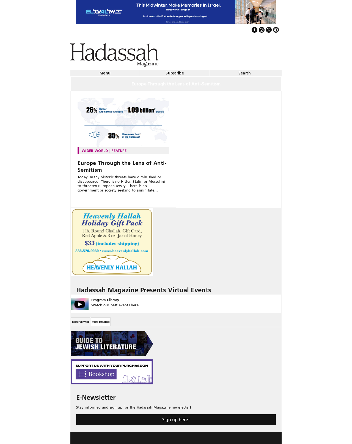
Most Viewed (80, 319)
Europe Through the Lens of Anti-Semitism (122, 164)
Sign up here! (176, 417)
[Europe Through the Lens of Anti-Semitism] (123, 120)
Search (244, 70)
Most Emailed (100, 319)
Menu (105, 70)
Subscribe (175, 70)
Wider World (95, 148)
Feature (119, 148)
